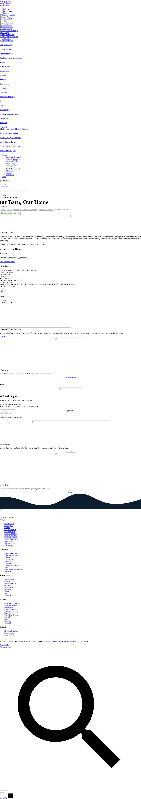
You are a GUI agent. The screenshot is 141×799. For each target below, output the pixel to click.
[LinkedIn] (11, 214)
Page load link (5, 645)
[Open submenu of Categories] (10, 39)
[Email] (15, 214)
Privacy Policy (49, 641)
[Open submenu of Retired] (7, 127)
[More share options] (19, 213)
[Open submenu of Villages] (8, 13)
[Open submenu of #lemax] (7, 155)
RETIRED (9, 210)
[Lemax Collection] (11, 516)
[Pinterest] (8, 214)
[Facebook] (2, 214)
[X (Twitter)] (5, 214)
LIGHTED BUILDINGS (46, 210)
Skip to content (5, 1)
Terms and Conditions (66, 641)
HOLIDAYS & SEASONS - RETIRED (25, 210)
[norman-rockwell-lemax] (70, 442)
